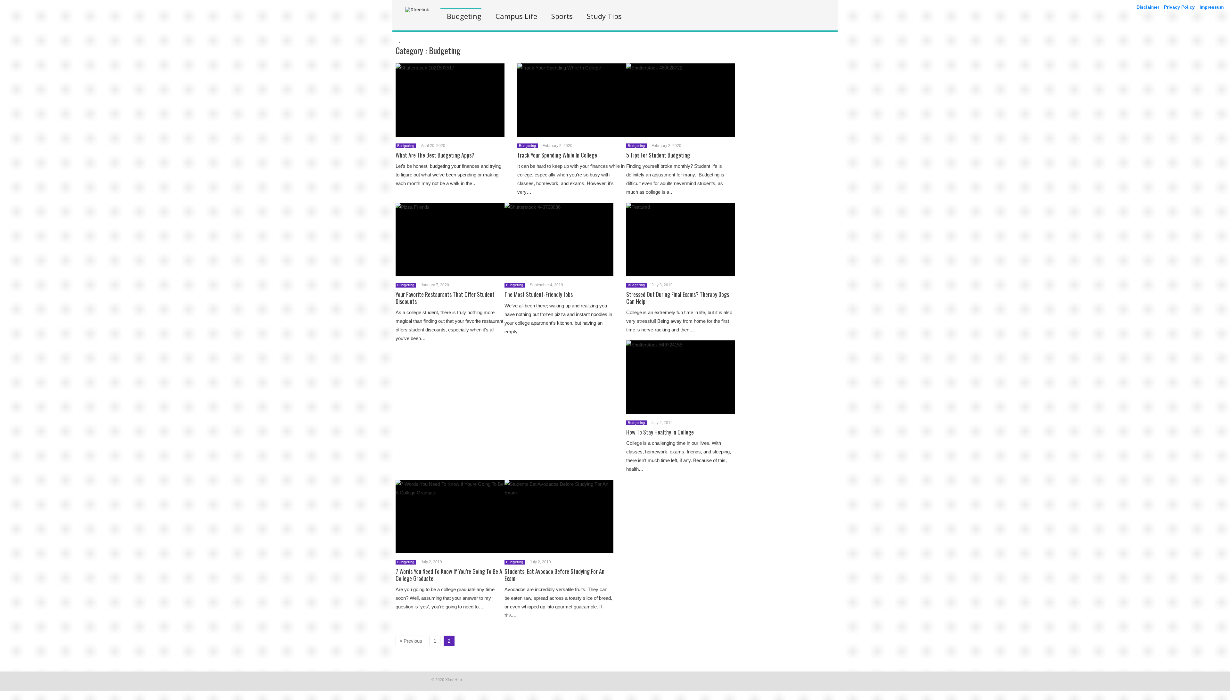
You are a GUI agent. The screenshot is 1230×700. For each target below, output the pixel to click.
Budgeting (464, 16)
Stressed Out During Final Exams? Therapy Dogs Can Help (677, 297)
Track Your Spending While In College (557, 155)
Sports (562, 16)
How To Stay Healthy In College (660, 432)
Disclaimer (1147, 7)
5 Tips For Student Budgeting (658, 155)
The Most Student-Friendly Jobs (538, 294)
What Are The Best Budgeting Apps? (435, 155)
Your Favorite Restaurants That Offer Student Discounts (445, 297)
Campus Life (516, 16)
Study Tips (604, 16)
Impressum (1212, 7)
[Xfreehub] (417, 9)
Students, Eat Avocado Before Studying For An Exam (554, 574)
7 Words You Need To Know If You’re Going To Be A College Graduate (449, 574)
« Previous (411, 641)
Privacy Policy (1179, 7)
